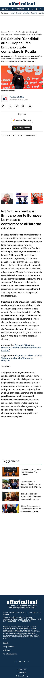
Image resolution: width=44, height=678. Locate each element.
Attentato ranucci (30, 13)
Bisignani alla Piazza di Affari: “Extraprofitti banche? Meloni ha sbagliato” (21, 358)
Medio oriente (16, 13)
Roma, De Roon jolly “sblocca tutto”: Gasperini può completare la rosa (31, 496)
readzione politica (17, 97)
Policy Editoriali (8, 647)
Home (3, 32)
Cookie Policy (22, 672)
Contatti (6, 643)
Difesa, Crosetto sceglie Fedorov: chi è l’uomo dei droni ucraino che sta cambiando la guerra (31, 509)
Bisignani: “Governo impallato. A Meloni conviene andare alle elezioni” (21, 347)
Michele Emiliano (26, 136)
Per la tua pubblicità (10, 654)
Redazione (6, 650)
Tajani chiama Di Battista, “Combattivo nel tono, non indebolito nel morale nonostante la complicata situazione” (31, 484)
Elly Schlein (8, 136)
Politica (11, 32)
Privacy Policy (22, 669)
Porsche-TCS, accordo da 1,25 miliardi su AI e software (31, 472)
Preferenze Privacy (22, 676)
